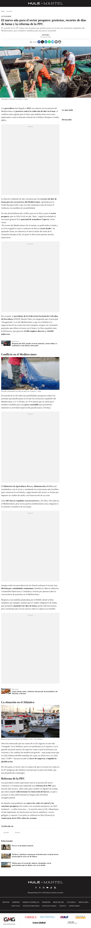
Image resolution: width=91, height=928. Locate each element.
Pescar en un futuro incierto (22, 846)
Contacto (62, 906)
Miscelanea (83, 902)
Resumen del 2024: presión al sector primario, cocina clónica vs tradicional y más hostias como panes (34, 344)
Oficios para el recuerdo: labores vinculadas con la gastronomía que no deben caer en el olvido (31, 864)
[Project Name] (45, 882)
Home (3, 11)
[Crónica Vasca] (80, 917)
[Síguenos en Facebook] (36, 887)
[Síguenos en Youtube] (47, 887)
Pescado (6, 832)
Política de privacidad (31, 906)
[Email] (56, 41)
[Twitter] (42, 41)
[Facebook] (39, 41)
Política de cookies (49, 906)
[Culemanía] (64, 917)
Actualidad (6, 16)
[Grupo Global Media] (8, 920)
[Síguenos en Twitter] (40, 887)
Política (17, 832)
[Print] (59, 41)
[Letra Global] (39, 923)
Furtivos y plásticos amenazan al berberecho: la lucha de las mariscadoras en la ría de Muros (35, 855)
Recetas (6, 902)
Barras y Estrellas (31, 902)
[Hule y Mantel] (72, 923)
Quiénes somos (74, 906)
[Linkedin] (45, 41)
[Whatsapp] (49, 41)
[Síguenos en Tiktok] (51, 887)
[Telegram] (52, 41)
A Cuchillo (71, 902)
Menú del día (58, 902)
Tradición (46, 902)
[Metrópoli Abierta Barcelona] (47, 917)
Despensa (16, 902)
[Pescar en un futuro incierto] (6, 847)
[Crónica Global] (30, 917)
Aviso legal (15, 906)
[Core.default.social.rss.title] (55, 887)
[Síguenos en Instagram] (44, 887)
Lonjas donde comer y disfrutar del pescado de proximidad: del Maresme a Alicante (34, 692)
